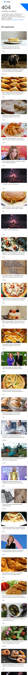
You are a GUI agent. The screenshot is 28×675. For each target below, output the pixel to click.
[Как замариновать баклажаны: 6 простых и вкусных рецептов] (14, 614)
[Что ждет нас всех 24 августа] (14, 225)
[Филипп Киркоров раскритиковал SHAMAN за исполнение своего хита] (14, 476)
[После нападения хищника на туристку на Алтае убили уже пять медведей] (14, 65)
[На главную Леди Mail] (8, 2)
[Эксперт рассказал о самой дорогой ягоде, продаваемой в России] (14, 636)
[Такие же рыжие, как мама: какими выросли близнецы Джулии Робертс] (14, 362)
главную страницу (18, 19)
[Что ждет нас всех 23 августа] (14, 179)
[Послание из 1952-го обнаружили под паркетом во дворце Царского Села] (14, 270)
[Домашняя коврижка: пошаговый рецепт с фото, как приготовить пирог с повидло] (14, 522)
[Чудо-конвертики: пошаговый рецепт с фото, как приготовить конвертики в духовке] (14, 87)
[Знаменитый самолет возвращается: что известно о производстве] (14, 453)
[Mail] (5, 2)
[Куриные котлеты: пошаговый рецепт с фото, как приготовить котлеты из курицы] (14, 591)
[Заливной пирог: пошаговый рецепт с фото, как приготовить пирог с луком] (14, 202)
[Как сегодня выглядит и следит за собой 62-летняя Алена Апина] (14, 156)
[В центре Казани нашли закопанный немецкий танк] (14, 499)
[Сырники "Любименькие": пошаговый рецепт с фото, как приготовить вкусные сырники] (14, 133)
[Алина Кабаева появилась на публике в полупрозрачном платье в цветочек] (14, 545)
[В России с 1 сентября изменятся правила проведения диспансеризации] (14, 431)
